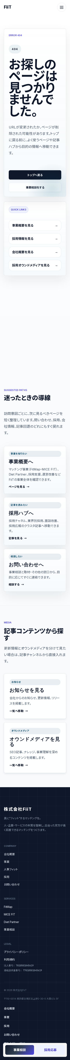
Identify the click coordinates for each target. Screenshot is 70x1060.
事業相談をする (35, 187)
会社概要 (9, 854)
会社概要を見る (22, 252)
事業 (6, 861)
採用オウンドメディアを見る (31, 265)
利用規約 (9, 959)
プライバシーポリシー (16, 952)
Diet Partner (11, 922)
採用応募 (50, 1050)
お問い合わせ (12, 884)
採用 (6, 877)
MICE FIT (9, 914)
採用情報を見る (22, 239)
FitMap (8, 906)
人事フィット (11, 869)
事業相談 (9, 929)
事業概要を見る (22, 225)
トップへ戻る (35, 175)
